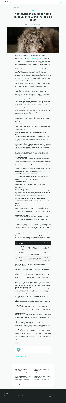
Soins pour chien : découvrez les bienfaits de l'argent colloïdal (23, 373)
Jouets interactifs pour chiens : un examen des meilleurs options (42, 377)
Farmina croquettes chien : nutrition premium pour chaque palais (23, 383)
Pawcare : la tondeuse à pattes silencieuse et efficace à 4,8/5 (42, 370)
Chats (58, 1)
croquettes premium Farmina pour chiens (34, 58)
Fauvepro (9, 2)
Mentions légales (51, 394)
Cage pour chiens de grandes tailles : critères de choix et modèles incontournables (23, 377)
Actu (48, 1)
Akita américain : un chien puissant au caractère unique (22, 370)
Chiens (61, 1)
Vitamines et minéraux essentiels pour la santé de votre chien (22, 380)
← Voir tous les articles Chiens (21, 356)
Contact (50, 396)
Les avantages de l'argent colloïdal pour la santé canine (42, 380)
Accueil (44, 1)
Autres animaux (52, 1)
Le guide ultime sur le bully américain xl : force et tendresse (42, 373)
